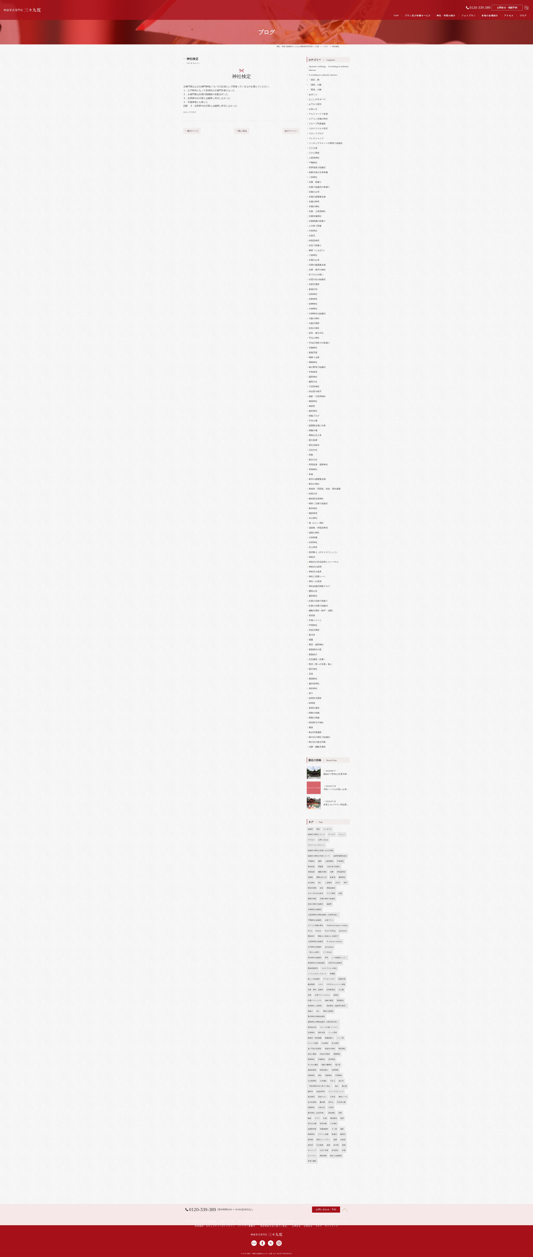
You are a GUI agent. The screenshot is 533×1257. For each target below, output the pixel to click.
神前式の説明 (315, 567)
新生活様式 (314, 445)
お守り (337, 883)
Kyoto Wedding (330, 931)
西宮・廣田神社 (316, 644)
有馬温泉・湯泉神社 (318, 464)
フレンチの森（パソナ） (329, 1027)
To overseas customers (334, 941)
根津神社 (311, 1059)
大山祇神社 (312, 1081)
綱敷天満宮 (322, 872)
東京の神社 (314, 484)
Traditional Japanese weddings (337, 925)
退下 (311, 693)
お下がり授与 (315, 104)
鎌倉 (309, 1118)
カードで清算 (313, 1043)
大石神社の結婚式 (314, 947)
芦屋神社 (313, 625)
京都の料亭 (314, 201)
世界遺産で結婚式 (317, 167)
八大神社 (333, 1124)
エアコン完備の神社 (318, 119)
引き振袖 (319, 1145)
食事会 (336, 995)
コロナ (320, 984)
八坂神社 (313, 255)
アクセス (311, 840)
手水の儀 (313, 421)
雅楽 (311, 727)
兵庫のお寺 (314, 260)
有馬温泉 (311, 872)
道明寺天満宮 (315, 698)
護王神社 (313, 669)
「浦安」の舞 (315, 85)
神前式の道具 (315, 572)
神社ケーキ (343, 1097)
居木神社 (331, 1059)
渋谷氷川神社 (325, 1054)
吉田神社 (313, 294)
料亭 (326, 958)
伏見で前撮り (315, 245)
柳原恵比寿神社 (316, 499)
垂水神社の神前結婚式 (316, 1016)
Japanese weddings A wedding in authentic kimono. (329, 68)
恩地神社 (331, 1113)
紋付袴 (336, 1145)
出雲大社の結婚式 (317, 279)
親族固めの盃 (315, 649)
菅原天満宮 (314, 630)
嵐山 (336, 1086)
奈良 (321, 888)
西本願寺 (340, 1000)
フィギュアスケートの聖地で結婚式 (326, 143)
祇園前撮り (329, 1038)
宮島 (309, 995)
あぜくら (313, 94)
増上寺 (337, 1065)
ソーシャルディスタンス (317, 974)
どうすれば (327, 952)
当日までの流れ (228, 1221)
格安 (342, 1118)
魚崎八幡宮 (329, 1000)
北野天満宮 (314, 284)
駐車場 (332, 877)
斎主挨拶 (313, 440)
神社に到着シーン (317, 576)
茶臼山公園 (312, 1124)
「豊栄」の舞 (315, 90)
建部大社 (313, 382)
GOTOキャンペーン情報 (336, 984)
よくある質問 (267, 1221)
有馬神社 (313, 469)
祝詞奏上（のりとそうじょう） (323, 552)
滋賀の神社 (314, 533)
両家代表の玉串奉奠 (318, 172)
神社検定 (311, 867)
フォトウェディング (336, 1091)
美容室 (312, 615)
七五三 (332, 1081)
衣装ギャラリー (312, 1221)
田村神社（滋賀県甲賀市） (337, 1006)
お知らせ (313, 109)
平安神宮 (313, 372)
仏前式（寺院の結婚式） (205, 1221)
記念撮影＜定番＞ (317, 659)
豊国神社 (313, 679)
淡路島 (310, 877)
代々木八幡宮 (313, 1065)
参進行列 (313, 289)
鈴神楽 (312, 703)
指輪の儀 (313, 430)
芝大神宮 (335, 1043)
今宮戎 (331, 1107)
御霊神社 (313, 401)
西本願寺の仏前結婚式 (316, 963)
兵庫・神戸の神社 (317, 270)
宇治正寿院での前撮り (319, 343)
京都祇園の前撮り (317, 221)
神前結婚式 (331, 888)
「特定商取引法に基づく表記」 (320, 1086)
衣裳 (343, 1150)
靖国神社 (311, 1107)
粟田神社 (313, 596)
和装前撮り (324, 1070)
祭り (319, 883)
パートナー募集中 (246, 1226)
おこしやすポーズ (317, 99)
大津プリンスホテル (322, 995)
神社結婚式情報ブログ (319, 586)
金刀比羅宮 (312, 1102)
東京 (319, 1075)
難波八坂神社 (328, 1011)
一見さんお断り (314, 952)
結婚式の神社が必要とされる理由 (320, 850)
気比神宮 (311, 1097)
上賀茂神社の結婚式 (315, 941)
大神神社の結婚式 (317, 313)
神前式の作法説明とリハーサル (323, 562)
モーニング (312, 1150)
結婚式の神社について (316, 834)
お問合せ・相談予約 (507, 7)
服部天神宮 (312, 899)
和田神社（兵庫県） (315, 1006)
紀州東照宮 (331, 990)
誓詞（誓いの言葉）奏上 (320, 664)
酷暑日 (342, 1134)
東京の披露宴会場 (317, 479)
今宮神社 (313, 231)
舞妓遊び (311, 936)
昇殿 (311, 455)
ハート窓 (340, 1038)
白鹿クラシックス (314, 1000)
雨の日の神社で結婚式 (319, 737)
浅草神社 (328, 1075)
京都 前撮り (315, 182)
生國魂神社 (324, 1129)
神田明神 (323, 1156)
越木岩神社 (314, 683)
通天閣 (310, 1140)
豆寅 (311, 674)
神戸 (345, 883)
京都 (340, 893)
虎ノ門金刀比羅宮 (314, 1049)
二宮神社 (313, 177)
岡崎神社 (313, 362)
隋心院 (344, 1086)
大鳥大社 (321, 1107)
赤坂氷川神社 (330, 1049)
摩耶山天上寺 (315, 435)
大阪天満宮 (314, 323)
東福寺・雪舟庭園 (314, 1038)
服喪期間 (311, 984)
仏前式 (312, 235)
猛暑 (335, 1140)
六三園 (341, 990)
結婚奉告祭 (312, 1129)
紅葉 (325, 1118)
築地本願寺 (312, 1070)
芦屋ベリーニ (315, 620)
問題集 (320, 867)
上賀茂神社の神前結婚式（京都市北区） (323, 915)
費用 (319, 861)
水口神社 (313, 518)
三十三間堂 (314, 153)
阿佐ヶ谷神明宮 (336, 1156)
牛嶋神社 (321, 1059)
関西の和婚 (314, 718)
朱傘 (311, 474)
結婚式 (310, 829)
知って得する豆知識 (248, 1221)
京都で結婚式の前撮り (319, 187)
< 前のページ (191, 131)
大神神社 (313, 309)
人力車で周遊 (315, 226)
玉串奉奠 (313, 537)
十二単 (334, 1129)
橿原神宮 (313, 513)
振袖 (328, 1145)
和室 (340, 1113)
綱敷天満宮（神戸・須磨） (321, 610)
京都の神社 (314, 206)
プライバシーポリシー (316, 845)
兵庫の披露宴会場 (317, 265)
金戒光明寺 (320, 1091)
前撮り (310, 1011)
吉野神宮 (313, 299)
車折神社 (313, 688)
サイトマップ (331, 1226)
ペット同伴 (332, 1032)
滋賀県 (329, 904)
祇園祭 (332, 974)
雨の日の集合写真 (317, 742)
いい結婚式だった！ (339, 958)
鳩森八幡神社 (326, 1065)
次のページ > (291, 131)
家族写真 (313, 352)
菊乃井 (312, 635)
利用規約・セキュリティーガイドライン (215, 1226)
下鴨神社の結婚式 (314, 920)
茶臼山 (331, 1102)
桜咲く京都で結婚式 (318, 503)
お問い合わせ (323, 840)
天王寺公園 (341, 1102)
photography (329, 947)
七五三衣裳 (324, 1150)
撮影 (342, 1129)
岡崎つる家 (314, 357)
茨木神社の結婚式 (314, 958)
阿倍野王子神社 (316, 722)
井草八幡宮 (312, 1161)
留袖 (343, 1145)
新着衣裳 (342, 979)
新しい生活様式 (314, 979)
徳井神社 (313, 411)
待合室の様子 (315, 391)
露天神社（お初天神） (316, 1113)
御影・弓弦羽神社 (317, 396)
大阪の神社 (314, 318)
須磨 (331, 872)
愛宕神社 (342, 1049)
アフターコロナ (329, 979)
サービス (331, 834)
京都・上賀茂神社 (317, 211)
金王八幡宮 (312, 1054)
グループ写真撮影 (317, 124)
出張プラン (329, 920)
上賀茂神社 (314, 158)
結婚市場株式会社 (340, 856)
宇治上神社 (314, 338)
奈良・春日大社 (316, 333)
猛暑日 (334, 1134)
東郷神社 (337, 1054)
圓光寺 (310, 1091)
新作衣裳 (321, 1032)
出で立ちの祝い (316, 274)
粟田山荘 (313, 591)
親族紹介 (313, 654)
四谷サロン (322, 1097)
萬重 (311, 640)
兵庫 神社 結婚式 (315, 990)
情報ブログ (314, 416)
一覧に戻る (241, 131)
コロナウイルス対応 (318, 128)
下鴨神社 (313, 162)
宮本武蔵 (323, 1124)
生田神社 (313, 542)
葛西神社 (311, 1134)
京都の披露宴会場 (317, 197)
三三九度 (313, 148)
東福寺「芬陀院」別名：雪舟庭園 (324, 489)
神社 (318, 829)
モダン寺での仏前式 (315, 893)
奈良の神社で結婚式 (315, 904)
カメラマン (312, 1156)
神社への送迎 (315, 581)
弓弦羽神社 (314, 386)
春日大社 (313, 460)
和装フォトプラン (323, 1140)
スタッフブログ (189, 112)
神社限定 (333, 1118)
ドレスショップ (316, 138)
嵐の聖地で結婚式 (317, 367)
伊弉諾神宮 (314, 240)
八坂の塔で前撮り (333, 867)
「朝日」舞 (314, 80)
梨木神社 (313, 508)
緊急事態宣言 (313, 968)
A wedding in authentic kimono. (323, 75)
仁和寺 (332, 1097)
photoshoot (343, 931)
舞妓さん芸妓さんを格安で (328, 936)
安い (318, 1011)
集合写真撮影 (315, 732)
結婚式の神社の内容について (319, 856)
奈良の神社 (314, 328)
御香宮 (312, 406)
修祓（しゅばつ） (317, 250)
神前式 (312, 557)
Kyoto (310, 931)
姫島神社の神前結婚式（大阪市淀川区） (323, 1022)
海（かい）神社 (316, 523)
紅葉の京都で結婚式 (318, 606)
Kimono (318, 931)
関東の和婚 (314, 713)
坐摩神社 (313, 304)
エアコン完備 (323, 1134)
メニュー (342, 834)
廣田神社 (313, 377)
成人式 (341, 1081)
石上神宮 (313, 547)
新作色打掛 (312, 1027)
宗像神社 (313, 348)
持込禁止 (335, 1150)
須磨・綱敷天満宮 (317, 747)
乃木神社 (324, 1043)
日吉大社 (313, 450)
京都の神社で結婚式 (327, 899)
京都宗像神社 (315, 216)
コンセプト (327, 829)
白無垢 (342, 1140)
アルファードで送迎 (318, 114)
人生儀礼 (323, 1081)
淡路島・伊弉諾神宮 (318, 528)
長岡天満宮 (314, 708)
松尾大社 (313, 494)
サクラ (317, 1118)
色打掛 (310, 1145)
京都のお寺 (314, 192)
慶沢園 (322, 1102)
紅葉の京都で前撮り (318, 601)
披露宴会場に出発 (317, 425)
